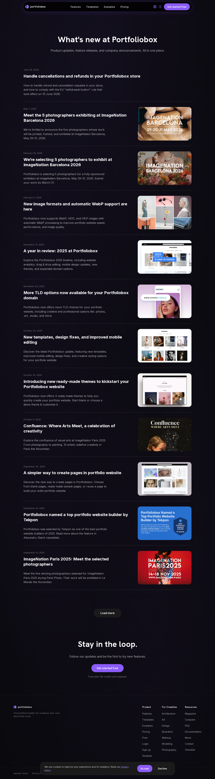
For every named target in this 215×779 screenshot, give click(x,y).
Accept (145, 768)
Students (147, 755)
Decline (162, 768)
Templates (92, 6)
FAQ (187, 725)
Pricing (124, 6)
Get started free (107, 668)
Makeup (166, 737)
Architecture (168, 713)
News (188, 737)
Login (145, 743)
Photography (169, 749)
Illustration (167, 731)
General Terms (20, 773)
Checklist (190, 749)
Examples (109, 6)
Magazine (190, 713)
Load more (107, 613)
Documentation (193, 731)
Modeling (167, 743)
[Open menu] (160, 6)
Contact (189, 743)
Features (76, 6)
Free (144, 737)
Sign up (146, 749)
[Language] (155, 6)
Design (166, 725)
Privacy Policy (39, 773)
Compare (190, 719)
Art (163, 719)
